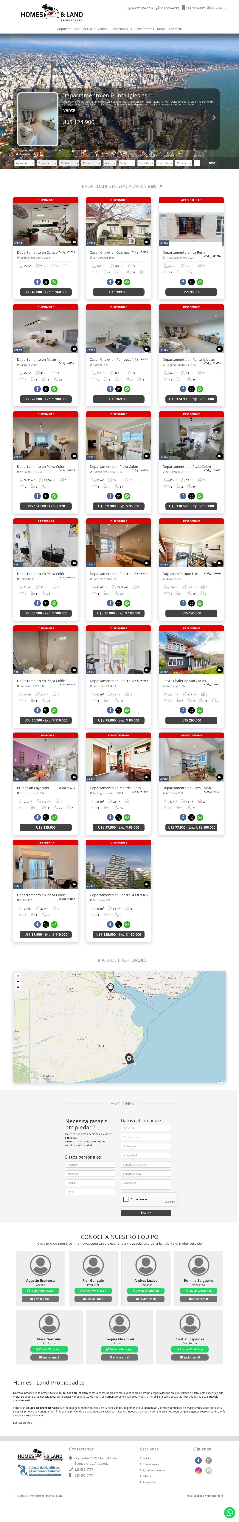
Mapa (161, 29)
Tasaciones (119, 29)
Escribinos (218, 8)
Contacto (175, 29)
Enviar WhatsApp (41, 1291)
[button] (110, 987)
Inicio (146, 1458)
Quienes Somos (142, 29)
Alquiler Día (83, 29)
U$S (118, 292)
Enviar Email (41, 1299)
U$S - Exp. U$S (191, 827)
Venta (101, 29)
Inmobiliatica (37, 1495)
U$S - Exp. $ (45, 292)
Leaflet (223, 1082)
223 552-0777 (169, 8)
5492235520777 (142, 8)
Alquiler (63, 29)
